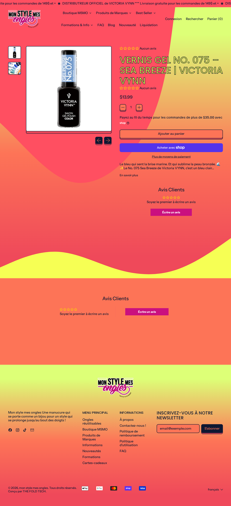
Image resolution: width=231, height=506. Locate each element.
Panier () (215, 20)
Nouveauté (127, 25)
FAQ (100, 25)
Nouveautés (91, 451)
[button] (194, 19)
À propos (127, 420)
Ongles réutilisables (91, 422)
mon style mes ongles (33, 488)
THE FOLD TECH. (34, 491)
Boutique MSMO (95, 429)
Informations (92, 445)
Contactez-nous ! (133, 426)
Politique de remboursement (132, 433)
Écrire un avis (171, 212)
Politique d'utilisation (129, 443)
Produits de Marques (91, 437)
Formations (91, 457)
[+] (139, 107)
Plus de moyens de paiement (171, 156)
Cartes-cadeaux (94, 463)
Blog (111, 25)
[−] (123, 107)
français (213, 489)
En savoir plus (129, 175)
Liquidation (149, 25)
